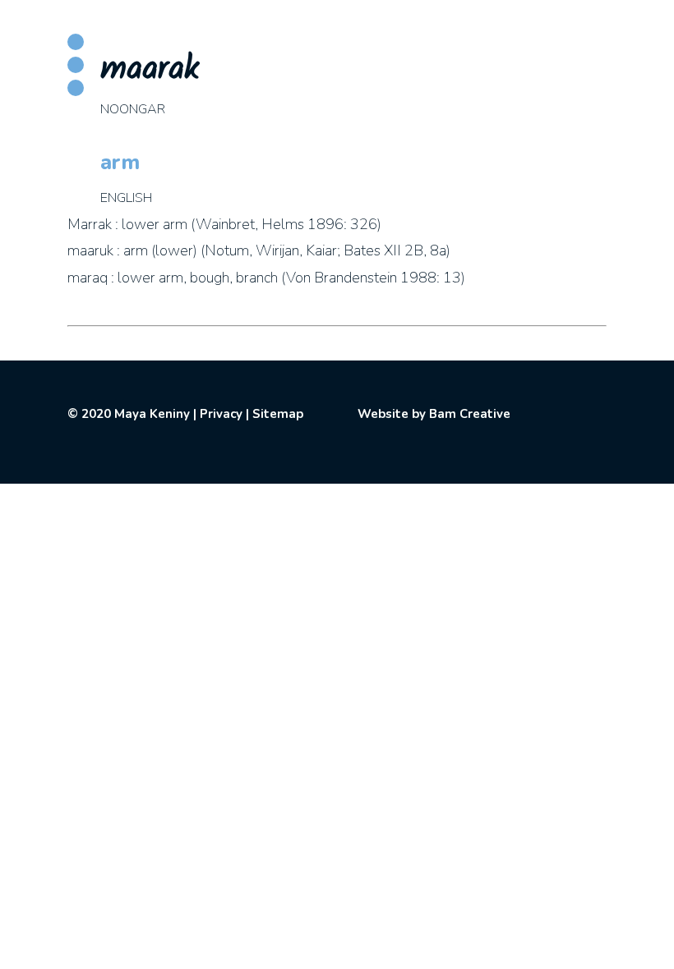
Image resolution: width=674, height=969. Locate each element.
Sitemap (277, 414)
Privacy (221, 414)
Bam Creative (469, 414)
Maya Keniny (152, 414)
